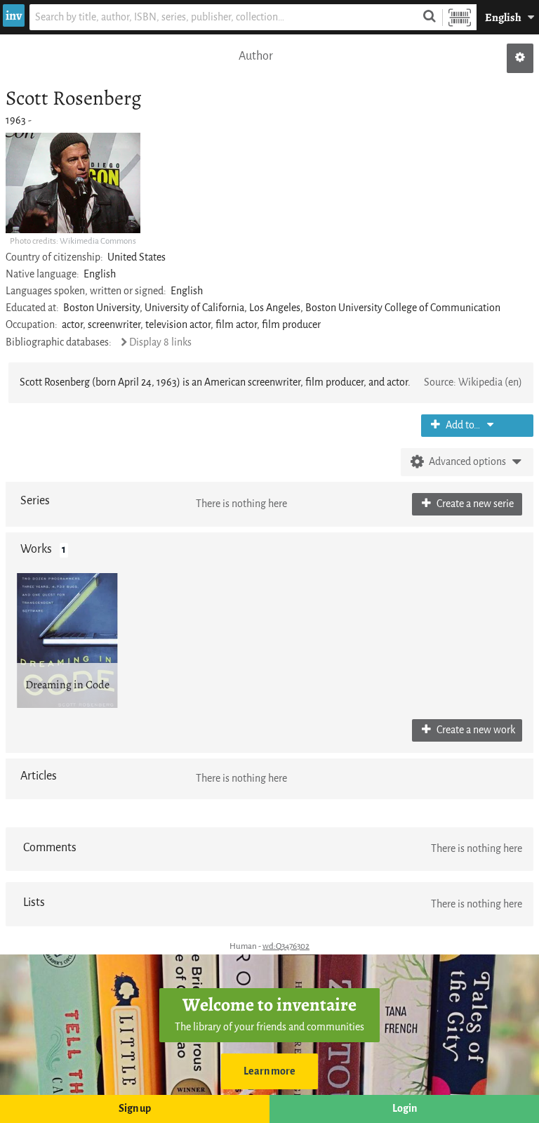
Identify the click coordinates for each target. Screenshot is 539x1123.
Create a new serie (474, 504)
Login (404, 1108)
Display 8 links (160, 342)
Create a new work (474, 730)
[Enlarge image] (73, 183)
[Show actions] (520, 58)
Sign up (135, 1108)
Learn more (269, 1071)
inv (14, 15)
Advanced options (467, 461)
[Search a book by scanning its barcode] (460, 17)
